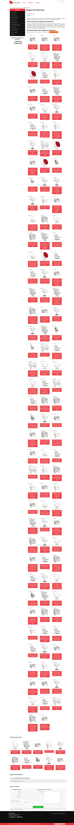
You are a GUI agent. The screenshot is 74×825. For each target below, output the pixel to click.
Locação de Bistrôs (14, 19)
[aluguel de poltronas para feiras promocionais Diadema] (33, 487)
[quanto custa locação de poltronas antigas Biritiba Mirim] (33, 418)
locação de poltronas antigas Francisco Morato (57, 337)
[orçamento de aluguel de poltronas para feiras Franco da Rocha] (45, 719)
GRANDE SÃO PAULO (17, 778)
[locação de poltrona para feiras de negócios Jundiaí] (33, 274)
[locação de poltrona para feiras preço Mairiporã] (57, 596)
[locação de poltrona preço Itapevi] (45, 418)
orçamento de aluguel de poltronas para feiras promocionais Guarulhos (57, 282)
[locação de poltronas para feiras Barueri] (45, 523)
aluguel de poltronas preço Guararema (33, 512)
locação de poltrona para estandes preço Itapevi (33, 64)
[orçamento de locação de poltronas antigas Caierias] (33, 348)
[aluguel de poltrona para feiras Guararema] (33, 201)
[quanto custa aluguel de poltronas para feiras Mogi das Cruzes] (45, 401)
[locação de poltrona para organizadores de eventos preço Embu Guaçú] (33, 219)
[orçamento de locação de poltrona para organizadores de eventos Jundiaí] (57, 648)
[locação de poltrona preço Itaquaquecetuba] (33, 145)
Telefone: (19, 796)
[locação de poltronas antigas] (38, 760)
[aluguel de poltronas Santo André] (45, 75)
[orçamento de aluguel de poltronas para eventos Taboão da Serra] (57, 57)
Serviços (30, 2)
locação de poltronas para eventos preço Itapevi (45, 442)
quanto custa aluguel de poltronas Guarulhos (57, 82)
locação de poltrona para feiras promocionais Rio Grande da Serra (57, 356)
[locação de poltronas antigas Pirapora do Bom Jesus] (57, 163)
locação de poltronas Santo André (57, 390)
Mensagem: (49, 797)
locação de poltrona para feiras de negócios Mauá (57, 263)
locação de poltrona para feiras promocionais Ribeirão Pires (45, 391)
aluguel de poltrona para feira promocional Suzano (45, 189)
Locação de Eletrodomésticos (15, 24)
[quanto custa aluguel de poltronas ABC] (45, 470)
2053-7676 (62, 0)
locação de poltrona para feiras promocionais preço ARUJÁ (33, 709)
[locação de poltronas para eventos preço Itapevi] (45, 435)
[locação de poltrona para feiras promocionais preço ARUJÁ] (33, 701)
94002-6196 (62, 2)
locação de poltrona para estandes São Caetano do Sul (57, 244)
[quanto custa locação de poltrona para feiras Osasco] (45, 684)
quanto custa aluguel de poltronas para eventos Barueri (57, 638)
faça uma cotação (53, 32)
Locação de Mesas (14, 27)
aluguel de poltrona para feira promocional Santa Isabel (45, 549)
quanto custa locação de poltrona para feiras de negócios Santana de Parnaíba (57, 135)
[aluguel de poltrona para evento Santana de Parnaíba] (33, 453)
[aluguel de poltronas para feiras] (15, 745)
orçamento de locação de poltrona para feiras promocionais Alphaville (57, 209)
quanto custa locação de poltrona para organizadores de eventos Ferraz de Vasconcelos (57, 568)
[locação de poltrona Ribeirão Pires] (33, 631)
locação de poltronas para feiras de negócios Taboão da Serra (57, 116)
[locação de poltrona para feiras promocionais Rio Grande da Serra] (57, 348)
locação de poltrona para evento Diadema (57, 425)
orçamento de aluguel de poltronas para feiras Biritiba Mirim (33, 691)
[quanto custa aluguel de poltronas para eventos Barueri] (57, 631)
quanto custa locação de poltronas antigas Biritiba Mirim (33, 425)
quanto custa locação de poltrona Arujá (33, 300)
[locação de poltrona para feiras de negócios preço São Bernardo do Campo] (33, 383)
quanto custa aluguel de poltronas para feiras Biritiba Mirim (57, 478)
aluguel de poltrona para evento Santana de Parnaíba (33, 461)
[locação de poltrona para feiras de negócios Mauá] (57, 256)
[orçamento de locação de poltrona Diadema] (33, 91)
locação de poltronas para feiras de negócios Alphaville (33, 337)
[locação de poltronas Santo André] (57, 383)
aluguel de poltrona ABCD (57, 708)
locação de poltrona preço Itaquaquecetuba (33, 152)
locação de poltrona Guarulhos (45, 207)
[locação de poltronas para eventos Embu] (33, 75)
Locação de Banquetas (14, 17)
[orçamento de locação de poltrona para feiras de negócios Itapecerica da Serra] (33, 435)
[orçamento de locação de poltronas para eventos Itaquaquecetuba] (33, 523)
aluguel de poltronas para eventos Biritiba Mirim (45, 263)
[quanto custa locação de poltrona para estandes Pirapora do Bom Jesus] (33, 612)
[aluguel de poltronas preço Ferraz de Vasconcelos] (33, 109)
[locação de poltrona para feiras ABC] (45, 701)
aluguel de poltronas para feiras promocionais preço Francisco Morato (57, 586)
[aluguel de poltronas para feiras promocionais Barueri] (57, 487)
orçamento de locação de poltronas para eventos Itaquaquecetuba (33, 530)
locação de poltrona (49, 751)
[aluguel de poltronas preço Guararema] (33, 505)
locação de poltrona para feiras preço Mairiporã (57, 603)
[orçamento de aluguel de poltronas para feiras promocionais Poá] (33, 666)
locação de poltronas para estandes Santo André (45, 281)
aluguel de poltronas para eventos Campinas (45, 170)
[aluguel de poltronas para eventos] (26, 745)
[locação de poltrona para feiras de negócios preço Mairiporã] (45, 109)
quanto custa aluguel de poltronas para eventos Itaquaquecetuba (45, 99)
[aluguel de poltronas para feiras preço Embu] (57, 365)
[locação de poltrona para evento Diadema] (57, 418)
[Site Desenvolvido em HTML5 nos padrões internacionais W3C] (56, 823)
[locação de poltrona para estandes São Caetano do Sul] (57, 237)
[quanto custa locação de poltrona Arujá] (33, 292)
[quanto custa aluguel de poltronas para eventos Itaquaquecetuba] (45, 91)
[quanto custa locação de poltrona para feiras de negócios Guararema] (45, 126)
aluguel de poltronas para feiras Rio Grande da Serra (33, 408)
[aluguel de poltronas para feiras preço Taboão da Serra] (57, 542)
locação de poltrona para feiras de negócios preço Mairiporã (45, 116)
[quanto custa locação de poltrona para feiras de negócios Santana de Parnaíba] (57, 126)
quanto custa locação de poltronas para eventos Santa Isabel (45, 639)
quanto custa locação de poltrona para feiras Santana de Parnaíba (57, 47)
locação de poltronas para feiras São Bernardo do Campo (57, 673)
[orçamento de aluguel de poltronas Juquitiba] (57, 612)
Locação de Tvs (13, 34)
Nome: (19, 791)
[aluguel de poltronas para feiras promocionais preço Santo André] (57, 505)
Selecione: (11, 778)
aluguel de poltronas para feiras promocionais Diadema (33, 495)
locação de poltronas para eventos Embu (33, 81)
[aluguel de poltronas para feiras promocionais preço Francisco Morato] (57, 578)
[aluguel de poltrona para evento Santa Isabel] (33, 39)
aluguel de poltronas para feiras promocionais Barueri (57, 495)
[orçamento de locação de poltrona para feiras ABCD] (45, 453)
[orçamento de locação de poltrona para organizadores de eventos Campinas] (57, 523)
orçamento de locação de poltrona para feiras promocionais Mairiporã (33, 171)
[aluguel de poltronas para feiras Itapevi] (33, 648)
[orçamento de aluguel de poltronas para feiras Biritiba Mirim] (33, 684)
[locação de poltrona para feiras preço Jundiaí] (45, 365)
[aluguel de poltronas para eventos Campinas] (45, 163)
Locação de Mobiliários (14, 29)
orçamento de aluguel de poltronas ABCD (45, 227)
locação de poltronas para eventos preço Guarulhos (45, 619)
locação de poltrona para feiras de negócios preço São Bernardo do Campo (33, 391)
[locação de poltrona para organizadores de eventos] (60, 760)
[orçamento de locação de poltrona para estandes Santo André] (45, 145)
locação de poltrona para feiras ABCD (57, 460)
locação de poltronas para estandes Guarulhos (45, 656)
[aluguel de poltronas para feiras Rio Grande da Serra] (33, 401)
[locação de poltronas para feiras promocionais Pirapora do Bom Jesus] (57, 182)
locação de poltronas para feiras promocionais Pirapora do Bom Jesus (57, 190)
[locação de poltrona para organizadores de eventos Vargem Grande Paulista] (57, 435)
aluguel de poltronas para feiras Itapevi (33, 655)
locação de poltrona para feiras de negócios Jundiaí (33, 281)
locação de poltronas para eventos (38, 752)
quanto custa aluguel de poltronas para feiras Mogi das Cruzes (45, 408)
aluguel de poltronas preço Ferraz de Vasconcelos (33, 116)
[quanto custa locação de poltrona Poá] (45, 596)
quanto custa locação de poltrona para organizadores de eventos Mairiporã (33, 549)
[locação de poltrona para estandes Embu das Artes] (33, 578)
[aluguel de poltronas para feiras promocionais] (49, 760)
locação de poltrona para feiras (60, 752)
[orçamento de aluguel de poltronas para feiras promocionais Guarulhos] (57, 274)
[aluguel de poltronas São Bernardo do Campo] (45, 559)
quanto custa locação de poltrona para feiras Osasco (45, 691)
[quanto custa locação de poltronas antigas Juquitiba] (33, 596)
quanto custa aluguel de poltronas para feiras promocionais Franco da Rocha (57, 301)
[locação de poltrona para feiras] (60, 745)
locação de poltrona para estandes (27, 767)
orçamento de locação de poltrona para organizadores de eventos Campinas (57, 531)
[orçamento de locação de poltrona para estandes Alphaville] (33, 365)
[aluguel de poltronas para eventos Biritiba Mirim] (45, 256)
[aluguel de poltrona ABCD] (57, 701)
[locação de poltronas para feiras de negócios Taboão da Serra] (57, 109)
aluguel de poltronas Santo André (45, 81)
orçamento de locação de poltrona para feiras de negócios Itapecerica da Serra (33, 443)
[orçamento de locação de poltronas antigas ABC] (33, 182)
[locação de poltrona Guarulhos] (45, 201)
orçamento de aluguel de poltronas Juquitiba (57, 619)
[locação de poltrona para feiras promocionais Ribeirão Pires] (45, 383)
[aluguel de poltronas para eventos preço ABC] (33, 237)
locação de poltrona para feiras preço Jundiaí (45, 373)
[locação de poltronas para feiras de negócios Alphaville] (33, 330)
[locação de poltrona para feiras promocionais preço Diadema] (45, 57)
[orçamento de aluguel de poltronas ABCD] (45, 219)
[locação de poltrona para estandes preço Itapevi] (33, 57)
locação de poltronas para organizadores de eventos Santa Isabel (45, 586)
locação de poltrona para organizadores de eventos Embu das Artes (45, 674)
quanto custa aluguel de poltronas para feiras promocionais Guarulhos (45, 246)
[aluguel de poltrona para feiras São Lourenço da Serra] (57, 311)
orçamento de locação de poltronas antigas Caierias (33, 355)
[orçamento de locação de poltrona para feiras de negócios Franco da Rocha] (33, 559)
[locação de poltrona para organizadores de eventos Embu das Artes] (45, 666)
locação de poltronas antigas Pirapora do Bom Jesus (57, 170)
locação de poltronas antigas (38, 767)
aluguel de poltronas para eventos (26, 752)
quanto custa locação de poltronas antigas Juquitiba (33, 603)
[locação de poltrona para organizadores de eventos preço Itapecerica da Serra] (33, 256)
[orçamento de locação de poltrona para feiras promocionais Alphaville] (57, 201)
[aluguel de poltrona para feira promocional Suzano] (45, 182)
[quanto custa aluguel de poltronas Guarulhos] (57, 75)
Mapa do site (62, 813)
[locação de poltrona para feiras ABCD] (57, 453)
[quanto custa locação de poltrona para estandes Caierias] (45, 39)
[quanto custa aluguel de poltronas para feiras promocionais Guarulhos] (45, 237)
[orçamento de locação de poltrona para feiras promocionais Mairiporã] (33, 163)
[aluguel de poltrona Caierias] (45, 348)
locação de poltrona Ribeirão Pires (33, 638)
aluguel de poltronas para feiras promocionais (49, 767)
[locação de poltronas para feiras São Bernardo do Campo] (57, 666)
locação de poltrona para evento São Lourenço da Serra (45, 495)
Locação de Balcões (14, 12)
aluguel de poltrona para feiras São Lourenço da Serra (57, 319)
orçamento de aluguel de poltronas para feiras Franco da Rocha (45, 727)
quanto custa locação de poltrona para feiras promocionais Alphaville (33, 728)
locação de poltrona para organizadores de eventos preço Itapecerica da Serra (33, 264)
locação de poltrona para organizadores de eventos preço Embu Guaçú (33, 227)
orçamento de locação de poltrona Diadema (33, 98)
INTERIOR (23, 778)
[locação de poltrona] (49, 745)
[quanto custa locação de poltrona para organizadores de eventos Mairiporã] (33, 542)
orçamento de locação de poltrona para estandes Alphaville (33, 373)
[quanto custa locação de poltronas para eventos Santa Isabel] (45, 631)
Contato (37, 2)
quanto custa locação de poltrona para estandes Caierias (45, 47)
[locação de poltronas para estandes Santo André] (45, 274)
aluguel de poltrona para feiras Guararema (33, 208)
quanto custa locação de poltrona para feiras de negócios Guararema (45, 134)
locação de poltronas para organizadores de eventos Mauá (45, 300)
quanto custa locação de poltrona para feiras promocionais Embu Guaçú (33, 320)
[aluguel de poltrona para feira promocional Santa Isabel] (45, 542)
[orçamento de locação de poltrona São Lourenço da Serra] (45, 311)
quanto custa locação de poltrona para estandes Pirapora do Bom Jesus (33, 621)
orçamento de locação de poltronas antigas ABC (33, 189)
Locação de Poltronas (14, 32)
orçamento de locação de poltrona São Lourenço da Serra (45, 319)
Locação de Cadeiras (14, 22)
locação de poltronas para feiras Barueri (45, 529)
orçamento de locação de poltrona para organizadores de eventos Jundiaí (57, 656)
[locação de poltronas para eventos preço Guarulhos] (45, 612)
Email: (19, 794)
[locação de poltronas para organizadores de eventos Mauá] (45, 292)
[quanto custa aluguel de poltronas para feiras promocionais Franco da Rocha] (57, 292)
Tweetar (29, 15)
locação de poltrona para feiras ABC (45, 708)
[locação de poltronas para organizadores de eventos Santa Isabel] (45, 578)
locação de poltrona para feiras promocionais (15, 767)
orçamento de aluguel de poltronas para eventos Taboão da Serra (57, 65)
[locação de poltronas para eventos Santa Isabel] (57, 145)
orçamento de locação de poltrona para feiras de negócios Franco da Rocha (33, 568)
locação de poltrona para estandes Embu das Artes (33, 585)
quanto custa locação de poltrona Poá (45, 603)
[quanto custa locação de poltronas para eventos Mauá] (33, 126)
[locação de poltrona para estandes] (26, 760)
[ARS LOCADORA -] (15, 3)
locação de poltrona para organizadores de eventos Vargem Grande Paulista (57, 442)
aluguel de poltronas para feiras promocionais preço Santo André (57, 513)
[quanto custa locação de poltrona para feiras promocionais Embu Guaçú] (33, 311)
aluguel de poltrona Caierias (45, 355)
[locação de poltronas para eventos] (38, 745)
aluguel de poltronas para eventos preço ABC (33, 244)
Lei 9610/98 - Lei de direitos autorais (18, 809)
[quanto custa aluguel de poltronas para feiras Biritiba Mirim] (57, 470)
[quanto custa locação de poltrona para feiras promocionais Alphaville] (33, 719)
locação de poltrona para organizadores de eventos (60, 767)
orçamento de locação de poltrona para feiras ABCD (45, 461)
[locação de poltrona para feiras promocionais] (15, 760)
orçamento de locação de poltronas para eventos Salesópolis (57, 99)
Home (24, 2)
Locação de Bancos (14, 14)
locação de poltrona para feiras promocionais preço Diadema (45, 65)
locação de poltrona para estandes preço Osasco (57, 227)
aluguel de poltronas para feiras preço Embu (57, 373)
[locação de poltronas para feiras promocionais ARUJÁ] (57, 684)
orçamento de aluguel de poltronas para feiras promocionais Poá (33, 674)
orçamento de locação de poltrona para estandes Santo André (45, 153)
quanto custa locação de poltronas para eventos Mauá (33, 133)
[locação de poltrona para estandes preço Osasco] (57, 219)
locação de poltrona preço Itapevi (45, 425)
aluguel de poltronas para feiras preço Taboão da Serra (57, 549)
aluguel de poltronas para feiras (15, 752)
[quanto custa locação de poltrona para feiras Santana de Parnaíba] (57, 39)
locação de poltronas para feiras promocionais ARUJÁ (57, 691)
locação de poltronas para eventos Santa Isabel (57, 152)
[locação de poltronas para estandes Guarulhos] (45, 648)
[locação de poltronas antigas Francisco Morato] (57, 330)
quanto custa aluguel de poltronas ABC (45, 477)
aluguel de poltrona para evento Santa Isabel (33, 47)
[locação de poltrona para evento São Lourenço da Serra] (45, 487)
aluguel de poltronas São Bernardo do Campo (45, 566)
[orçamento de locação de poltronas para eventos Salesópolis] (57, 91)
